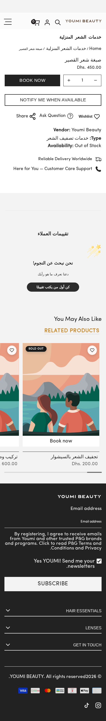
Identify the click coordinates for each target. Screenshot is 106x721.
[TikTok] (86, 706)
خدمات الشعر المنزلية (80, 37)
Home (95, 49)
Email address (86, 508)
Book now (32, 80)
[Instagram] (98, 706)
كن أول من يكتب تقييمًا (53, 287)
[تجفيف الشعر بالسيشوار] (61, 395)
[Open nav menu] (8, 22)
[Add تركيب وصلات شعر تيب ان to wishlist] (11, 350)
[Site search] (57, 23)
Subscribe (53, 584)
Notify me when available (53, 99)
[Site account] (47, 23)
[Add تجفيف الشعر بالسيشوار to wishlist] (92, 350)
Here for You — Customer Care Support (52, 169)
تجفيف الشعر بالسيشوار (74, 457)
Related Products (71, 330)
